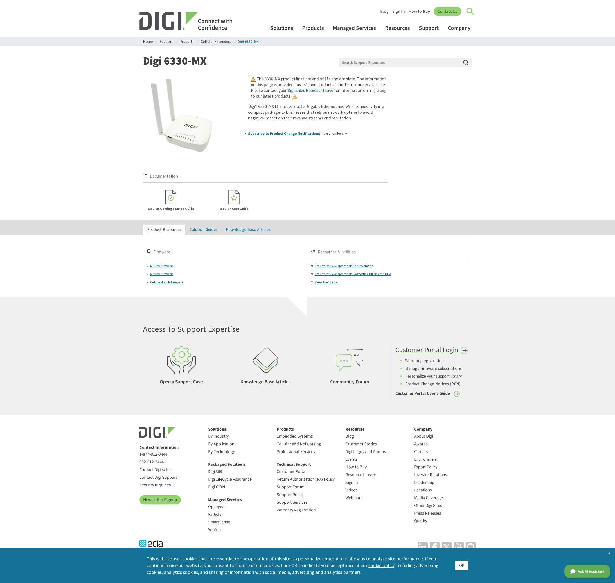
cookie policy (381, 565)
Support (429, 28)
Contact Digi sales (155, 470)
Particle (214, 514)
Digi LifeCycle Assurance (230, 479)
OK (462, 565)
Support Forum (291, 487)
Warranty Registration (296, 510)
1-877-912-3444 (153, 454)
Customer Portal (292, 472)
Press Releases (427, 513)
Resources (397, 28)
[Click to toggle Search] (470, 11)
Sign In (398, 11)
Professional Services (296, 452)
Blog (384, 11)
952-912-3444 (151, 462)
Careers (421, 452)
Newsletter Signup (160, 500)
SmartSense (219, 522)
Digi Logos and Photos (365, 452)
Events (351, 459)
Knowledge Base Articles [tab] (248, 229)
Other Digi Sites (428, 505)
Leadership (424, 482)
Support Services (292, 502)
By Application (221, 444)
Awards (421, 444)
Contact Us (447, 11)
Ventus (214, 530)
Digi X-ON (216, 487)
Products (313, 28)
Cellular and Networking (299, 444)
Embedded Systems (295, 436)
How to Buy (419, 11)
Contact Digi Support (158, 477)
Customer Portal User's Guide (422, 393)
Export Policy (425, 467)
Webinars (353, 498)
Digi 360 (215, 472)
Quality (420, 521)
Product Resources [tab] (164, 229)
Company (459, 28)
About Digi (423, 436)
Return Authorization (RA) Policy (306, 479)
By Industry (218, 436)
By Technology (221, 452)
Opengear (217, 507)
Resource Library (360, 475)
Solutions (281, 28)
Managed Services (354, 28)
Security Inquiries (155, 485)
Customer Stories (361, 444)
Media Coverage (428, 498)
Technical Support (294, 464)
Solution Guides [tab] (204, 229)
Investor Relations (430, 475)
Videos (351, 490)
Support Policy (290, 495)
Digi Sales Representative (310, 90)
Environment (425, 459)
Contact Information (159, 447)
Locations (423, 490)
